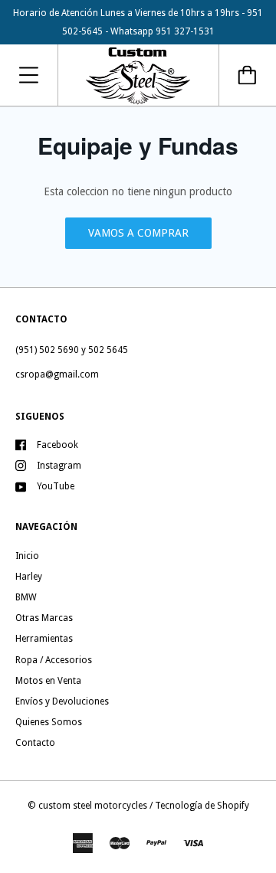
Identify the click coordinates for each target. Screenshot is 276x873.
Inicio (27, 556)
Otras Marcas (44, 618)
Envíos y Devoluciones (62, 701)
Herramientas (44, 638)
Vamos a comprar (138, 233)
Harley (28, 576)
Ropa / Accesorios (53, 660)
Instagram (59, 465)
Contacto (35, 742)
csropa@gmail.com (57, 374)
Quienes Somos (48, 722)
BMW (26, 597)
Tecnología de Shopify (202, 805)
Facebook (57, 445)
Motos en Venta (48, 680)
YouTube (55, 486)
